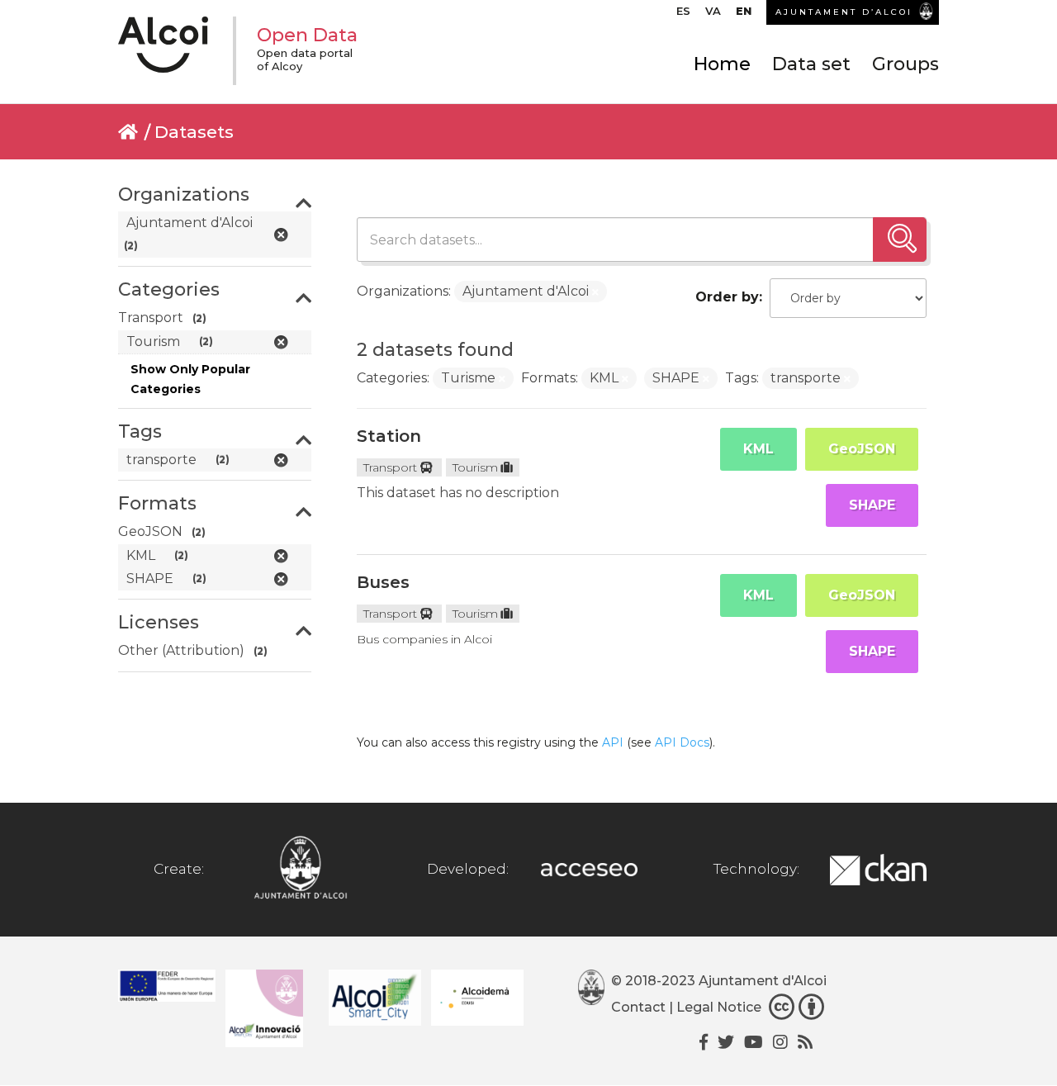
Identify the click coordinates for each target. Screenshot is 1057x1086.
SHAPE (872, 505)
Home (722, 64)
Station (389, 436)
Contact (638, 1007)
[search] (900, 239)
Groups (905, 64)
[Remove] (595, 292)
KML (758, 449)
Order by (727, 297)
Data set (811, 64)
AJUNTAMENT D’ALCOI (843, 12)
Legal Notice (718, 1007)
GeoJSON (861, 449)
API (612, 742)
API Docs (682, 742)
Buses (383, 582)
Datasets (194, 131)
